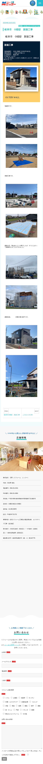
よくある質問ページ (12, 645)
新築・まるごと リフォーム (29, 26)
